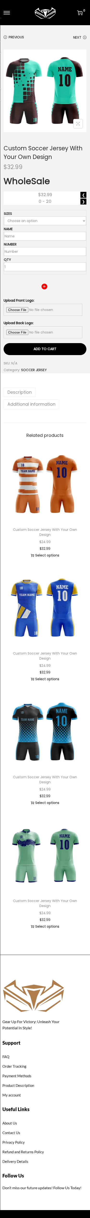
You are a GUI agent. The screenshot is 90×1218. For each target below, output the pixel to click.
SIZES (8, 213)
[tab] (45, 392)
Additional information (31, 404)
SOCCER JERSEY (34, 370)
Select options (47, 555)
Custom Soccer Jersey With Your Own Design (45, 532)
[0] (80, 13)
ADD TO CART (45, 348)
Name (8, 229)
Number (10, 244)
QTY (7, 259)
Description (19, 392)
